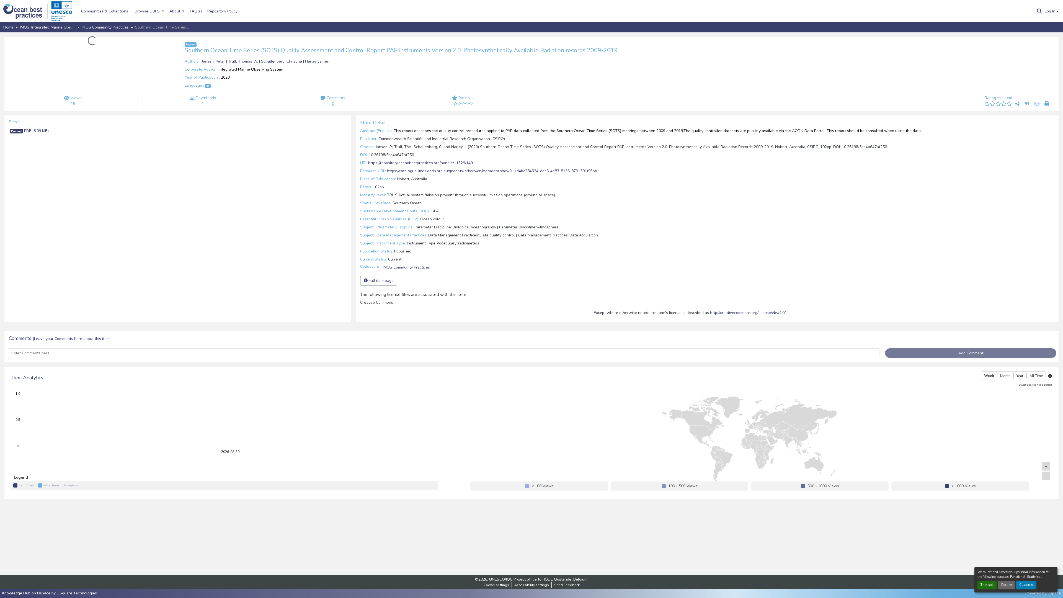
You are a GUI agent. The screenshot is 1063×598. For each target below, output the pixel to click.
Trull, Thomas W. (243, 61)
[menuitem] (149, 11)
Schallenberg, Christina (282, 61)
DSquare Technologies (77, 593)
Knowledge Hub (17, 593)
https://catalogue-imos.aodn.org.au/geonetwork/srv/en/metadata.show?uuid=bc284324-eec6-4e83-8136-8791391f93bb (492, 171)
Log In (1050, 11)
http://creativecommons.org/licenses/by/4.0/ (748, 312)
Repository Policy (222, 11)
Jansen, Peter (214, 61)
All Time (1036, 375)
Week (989, 375)
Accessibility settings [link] (531, 585)
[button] (25, 11)
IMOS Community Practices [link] (105, 27)
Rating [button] (464, 97)
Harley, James (317, 61)
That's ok (987, 585)
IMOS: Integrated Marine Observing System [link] (47, 27)
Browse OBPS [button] (147, 11)
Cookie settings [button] (496, 585)
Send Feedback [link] (567, 585)
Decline (1006, 585)
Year (1019, 375)
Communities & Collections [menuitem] (104, 11)
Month (1005, 375)
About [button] (174, 11)
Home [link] (8, 27)
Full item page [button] (381, 280)
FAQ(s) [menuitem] (196, 11)
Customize (1026, 585)
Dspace (1054, 593)
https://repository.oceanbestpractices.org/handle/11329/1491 (421, 163)
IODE (548, 579)
